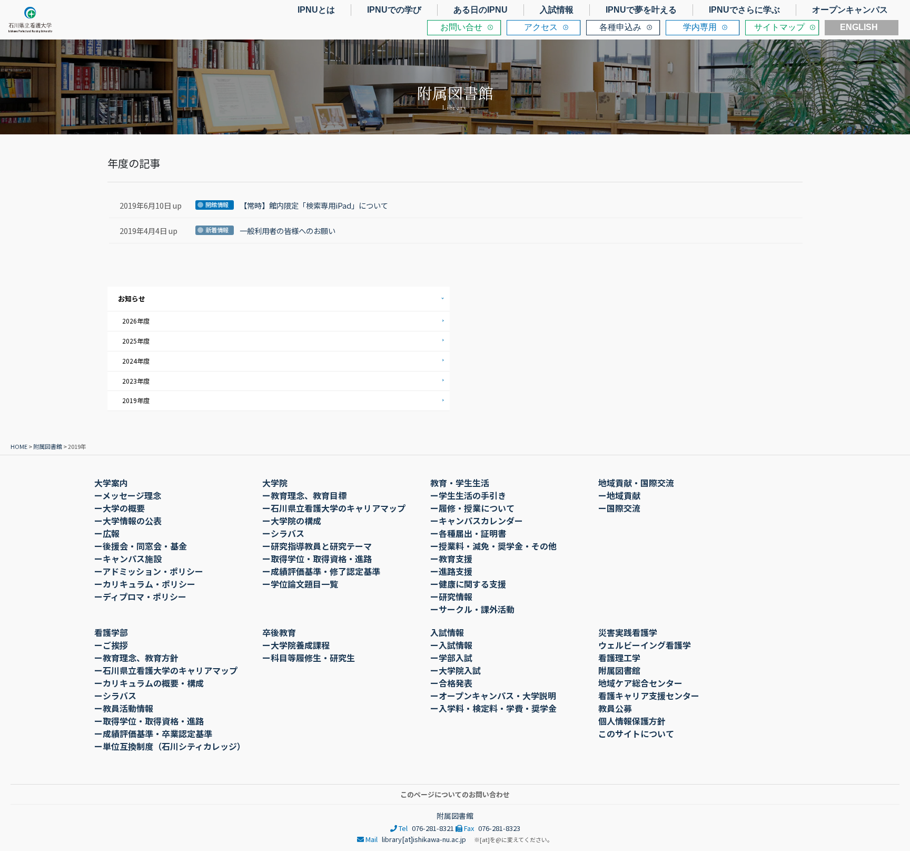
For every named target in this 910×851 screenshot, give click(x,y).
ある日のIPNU (480, 9)
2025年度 (136, 340)
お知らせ (131, 299)
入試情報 (556, 9)
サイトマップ (779, 27)
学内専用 (700, 27)
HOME (19, 446)
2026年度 (136, 320)
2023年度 (136, 380)
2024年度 (136, 360)
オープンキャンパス (850, 9)
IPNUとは (316, 9)
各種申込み (620, 27)
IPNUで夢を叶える (641, 9)
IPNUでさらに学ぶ (744, 9)
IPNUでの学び (394, 9)
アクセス (541, 27)
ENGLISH (859, 27)
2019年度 (136, 400)
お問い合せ (461, 27)
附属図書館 (47, 446)
